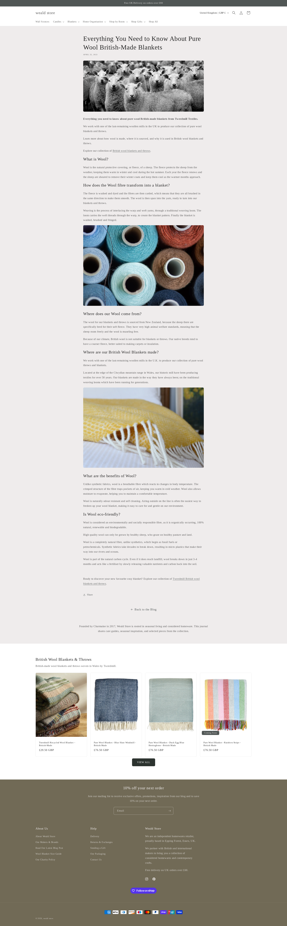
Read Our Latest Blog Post (49, 848)
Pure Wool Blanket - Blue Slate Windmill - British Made (115, 744)
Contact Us (96, 859)
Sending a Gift (97, 848)
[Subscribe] (169, 811)
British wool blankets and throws (131, 150)
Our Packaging (98, 854)
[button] (58, 21)
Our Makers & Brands (47, 842)
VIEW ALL (143, 762)
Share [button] (90, 594)
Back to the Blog (146, 609)
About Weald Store (45, 836)
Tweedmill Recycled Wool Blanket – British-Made (57, 744)
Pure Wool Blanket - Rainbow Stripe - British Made (222, 744)
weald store (48, 918)
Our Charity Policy (45, 859)
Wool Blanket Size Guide (49, 854)
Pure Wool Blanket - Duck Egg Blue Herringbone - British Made (166, 744)
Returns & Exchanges (101, 842)
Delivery (94, 836)
